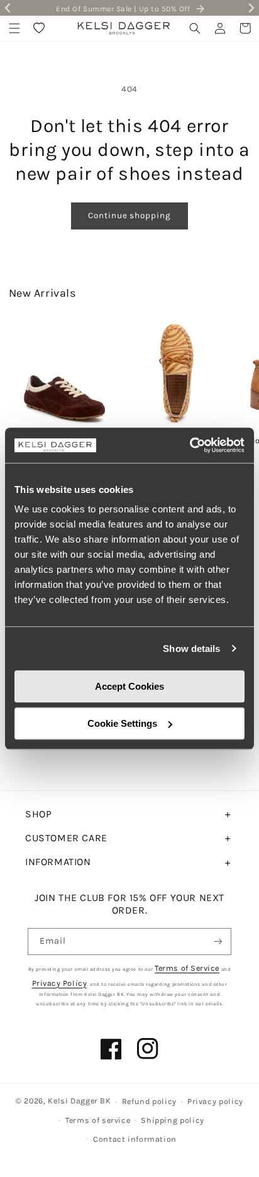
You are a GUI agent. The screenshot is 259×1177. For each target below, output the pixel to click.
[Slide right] (240, 374)
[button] (14, 28)
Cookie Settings (122, 723)
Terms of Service (187, 968)
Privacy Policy (59, 983)
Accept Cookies (129, 686)
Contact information (135, 1139)
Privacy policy (215, 1101)
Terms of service (97, 1120)
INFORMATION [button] (58, 862)
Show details (191, 648)
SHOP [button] (38, 814)
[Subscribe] (218, 941)
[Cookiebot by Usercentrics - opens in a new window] (190, 445)
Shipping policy (172, 1120)
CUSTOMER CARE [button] (66, 838)
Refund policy (149, 1101)
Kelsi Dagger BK (79, 1100)
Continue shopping (129, 215)
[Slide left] (19, 374)
